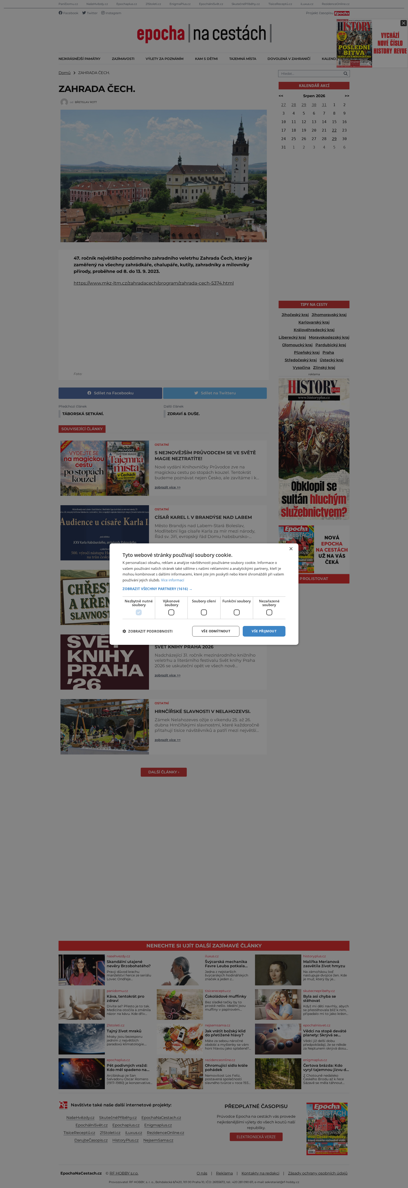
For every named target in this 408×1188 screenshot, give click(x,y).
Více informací (172, 580)
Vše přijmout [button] (264, 631)
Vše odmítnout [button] (215, 631)
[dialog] (204, 594)
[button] (204, 589)
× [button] (291, 548)
